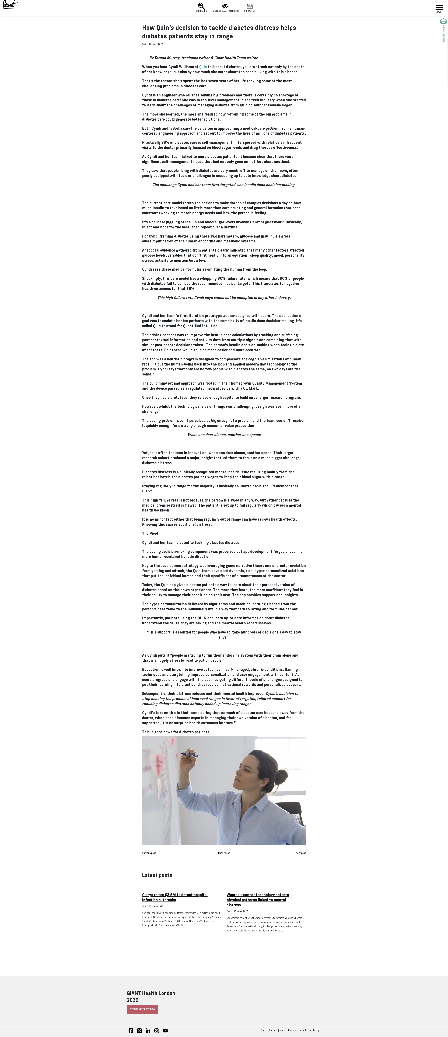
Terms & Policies (287, 1030)
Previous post (149, 853)
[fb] (131, 1032)
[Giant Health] (10, 4)
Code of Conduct (269, 1030)
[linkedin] (148, 1032)
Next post (301, 853)
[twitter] (139, 1032)
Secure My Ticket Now (142, 1009)
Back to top (313, 1030)
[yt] (165, 1032)
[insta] (157, 1032)
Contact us (249, 11)
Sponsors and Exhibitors (225, 11)
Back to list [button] (224, 853)
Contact (302, 1030)
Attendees (201, 11)
